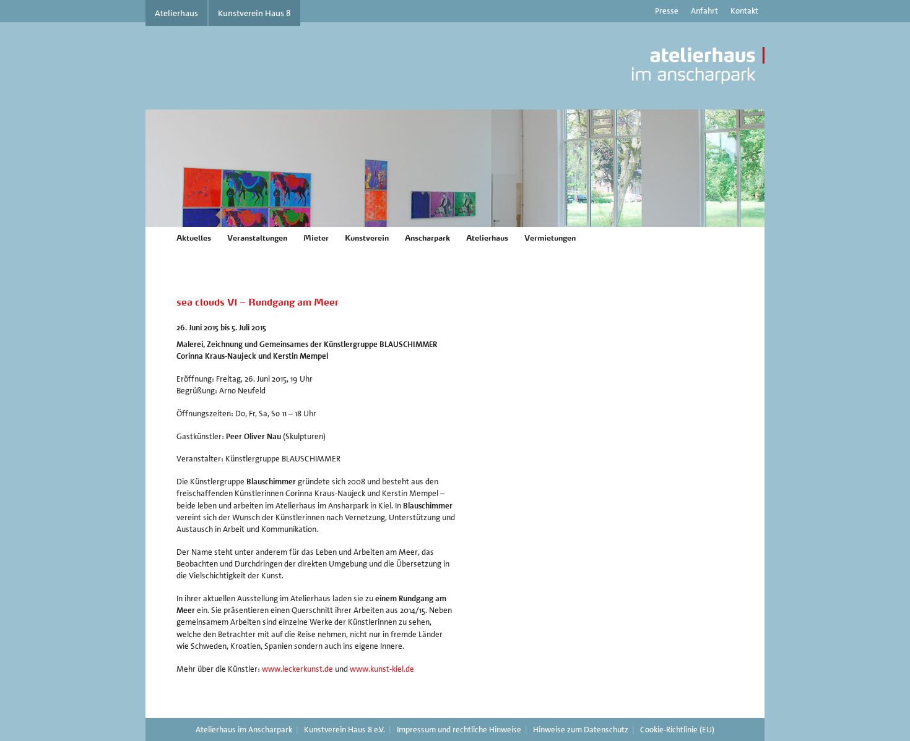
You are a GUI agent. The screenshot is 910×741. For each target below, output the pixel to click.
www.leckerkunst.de (297, 669)
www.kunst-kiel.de (382, 669)
